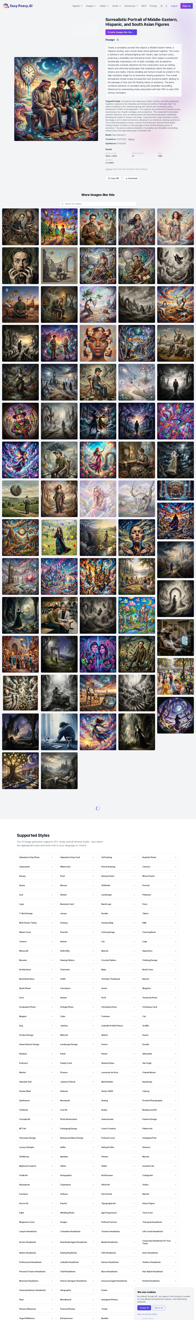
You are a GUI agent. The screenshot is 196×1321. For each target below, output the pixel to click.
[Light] (166, 5)
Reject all (158, 1308)
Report (131, 139)
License (108, 169)
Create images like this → (121, 32)
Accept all (144, 1308)
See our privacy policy (147, 1314)
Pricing (153, 6)
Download (132, 178)
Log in (174, 6)
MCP (144, 6)
